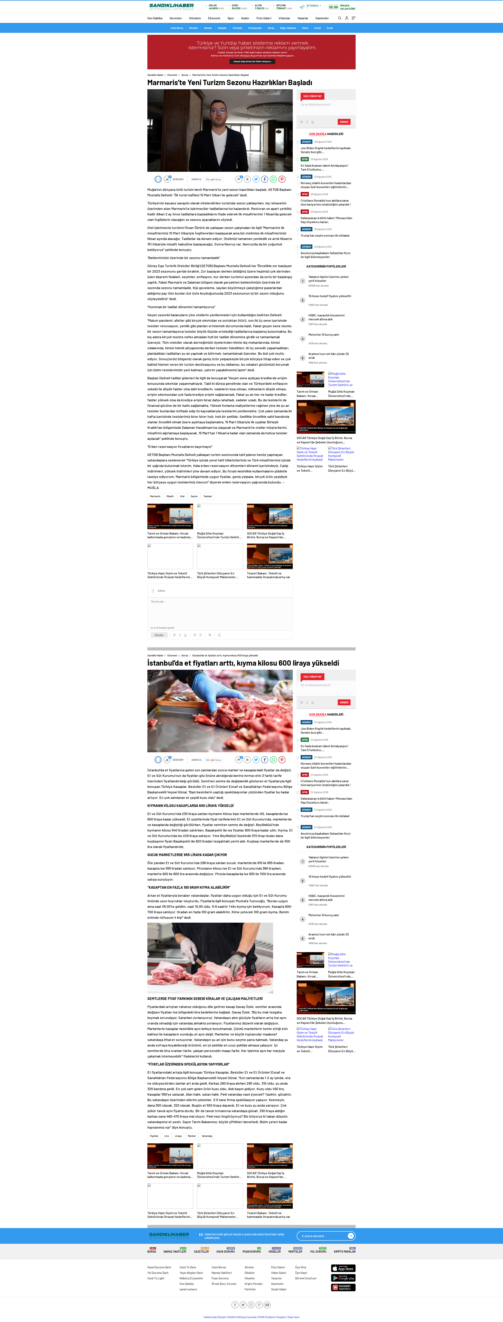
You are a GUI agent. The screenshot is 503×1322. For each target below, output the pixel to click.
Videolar (284, 18)
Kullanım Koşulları (276, 1317)
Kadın (245, 18)
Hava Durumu (226, 1250)
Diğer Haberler (288, 27)
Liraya (178, 1135)
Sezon (194, 496)
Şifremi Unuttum (305, 1278)
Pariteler (237, 27)
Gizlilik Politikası (237, 1317)
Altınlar (208, 27)
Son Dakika (154, 18)
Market (192, 1135)
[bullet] (200, 635)
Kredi (330, 27)
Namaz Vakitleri (175, 1250)
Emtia (317, 27)
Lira (166, 1135)
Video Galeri (278, 1272)
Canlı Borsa (177, 27)
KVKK (261, 1317)
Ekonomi (214, 18)
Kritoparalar (255, 27)
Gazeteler (322, 18)
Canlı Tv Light (155, 1278)
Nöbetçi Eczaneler (191, 1278)
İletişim (222, 1317)
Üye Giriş (300, 1267)
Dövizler (193, 27)
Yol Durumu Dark (158, 1272)
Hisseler (222, 27)
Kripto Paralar (345, 1250)
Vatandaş (207, 1135)
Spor (231, 18)
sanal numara (188, 1289)
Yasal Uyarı (294, 1317)
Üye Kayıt (301, 1272)
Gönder (159, 635)
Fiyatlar (154, 1135)
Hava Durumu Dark (159, 1267)
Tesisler (208, 496)
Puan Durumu (252, 1250)
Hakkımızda (210, 1317)
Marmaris (155, 496)
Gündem (195, 18)
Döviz (305, 27)
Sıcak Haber (279, 1289)
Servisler (176, 18)
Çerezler (252, 1317)
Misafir (170, 496)
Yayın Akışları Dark (191, 1272)
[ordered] (195, 635)
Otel (182, 496)
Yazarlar (302, 18)
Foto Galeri (263, 18)
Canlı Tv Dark (188, 1267)
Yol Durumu (318, 1250)
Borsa (271, 27)
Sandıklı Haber (155, 74)
